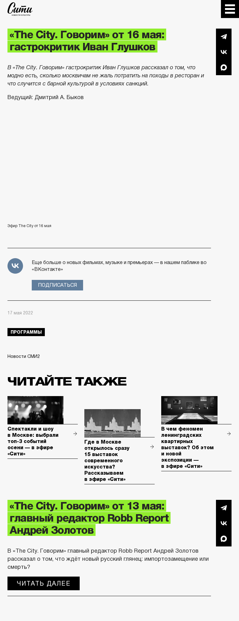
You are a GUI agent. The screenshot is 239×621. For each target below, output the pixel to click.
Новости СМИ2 (23, 356)
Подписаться (57, 285)
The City (20, 9)
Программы (26, 332)
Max (224, 67)
